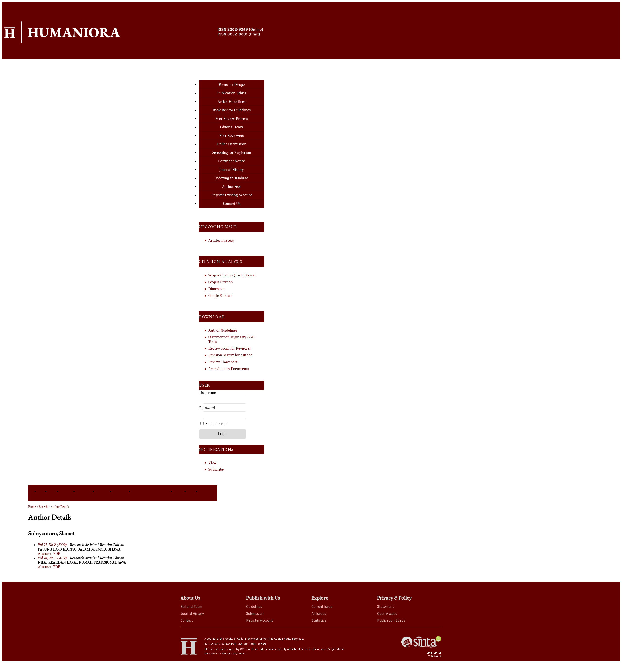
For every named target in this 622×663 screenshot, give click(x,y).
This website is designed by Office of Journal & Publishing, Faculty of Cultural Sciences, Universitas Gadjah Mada (274, 649)
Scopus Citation (220, 282)
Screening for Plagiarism (231, 152)
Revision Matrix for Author (230, 355)
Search (181, 491)
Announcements (153, 491)
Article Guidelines (231, 101)
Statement (385, 607)
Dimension (216, 289)
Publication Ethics (391, 621)
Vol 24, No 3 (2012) (52, 558)
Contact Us (231, 203)
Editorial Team (191, 607)
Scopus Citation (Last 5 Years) (232, 275)
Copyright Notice (231, 161)
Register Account (259, 621)
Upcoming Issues (86, 493)
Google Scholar (220, 295)
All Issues (318, 614)
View (212, 462)
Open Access (387, 614)
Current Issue (321, 607)
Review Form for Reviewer (229, 348)
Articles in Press (221, 240)
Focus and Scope (232, 84)
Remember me (216, 424)
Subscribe (216, 469)
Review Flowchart (222, 362)
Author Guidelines (222, 330)
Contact (187, 621)
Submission (254, 614)
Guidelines (254, 607)
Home (43, 491)
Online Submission (231, 144)
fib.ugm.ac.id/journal (234, 653)
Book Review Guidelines (232, 110)
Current (69, 491)
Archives (105, 491)
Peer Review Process (231, 118)
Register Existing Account (231, 195)
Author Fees (231, 186)
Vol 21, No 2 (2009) (52, 545)
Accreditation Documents (228, 369)
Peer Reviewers (231, 135)
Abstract (44, 553)
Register (208, 491)
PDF (56, 553)
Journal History (192, 614)
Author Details (60, 506)
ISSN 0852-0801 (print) (251, 644)
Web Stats (434, 656)
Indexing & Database (231, 178)
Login (194, 491)
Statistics (318, 621)
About (55, 491)
